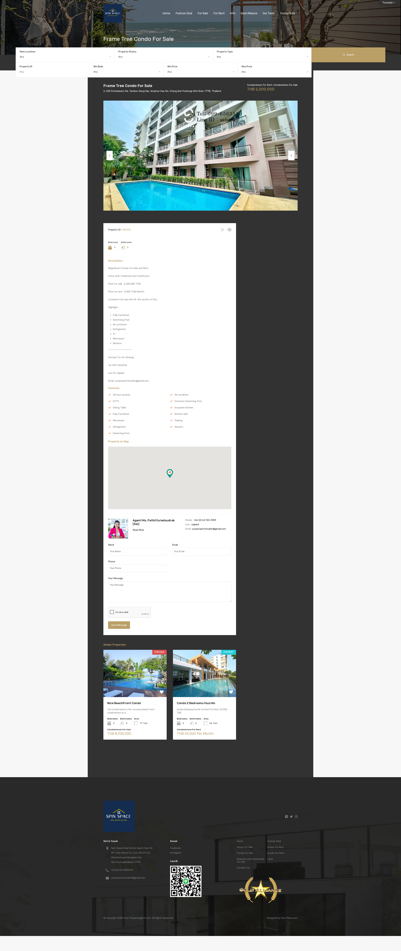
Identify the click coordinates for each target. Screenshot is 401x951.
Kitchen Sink (181, 414)
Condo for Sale (245, 853)
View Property (135, 687)
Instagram (175, 852)
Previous (110, 155)
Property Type (225, 51)
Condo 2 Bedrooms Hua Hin (196, 703)
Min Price (172, 66)
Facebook (175, 848)
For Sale (203, 13)
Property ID (26, 66)
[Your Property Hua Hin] (112, 21)
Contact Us (287, 13)
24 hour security (121, 394)
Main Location (27, 51)
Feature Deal (184, 13)
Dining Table (119, 407)
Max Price (247, 66)
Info (232, 13)
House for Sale (245, 847)
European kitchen (183, 407)
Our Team (269, 13)
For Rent (219, 13)
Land (270, 859)
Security (178, 426)
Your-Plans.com (289, 918)
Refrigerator (119, 426)
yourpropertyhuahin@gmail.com (209, 528)
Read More (138, 530)
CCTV (116, 401)
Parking (178, 420)
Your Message (115, 578)
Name (111, 544)
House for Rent (275, 847)
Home (166, 13)
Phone (111, 561)
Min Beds (98, 66)
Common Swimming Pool (188, 401)
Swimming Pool (121, 433)
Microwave (118, 420)
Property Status (127, 51)
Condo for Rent (275, 853)
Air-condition (181, 394)
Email (175, 544)
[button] (170, 473)
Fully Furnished (121, 414)
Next (291, 155)
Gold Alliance (249, 13)
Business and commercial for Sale (250, 860)
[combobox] (65, 57)
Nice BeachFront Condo (124, 703)
